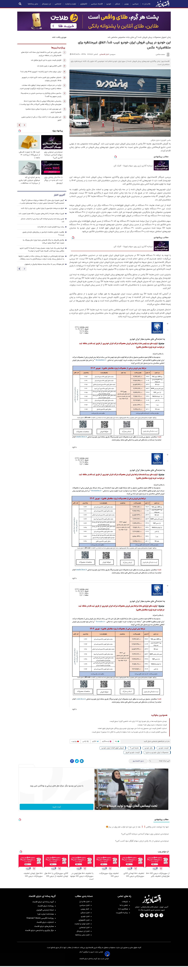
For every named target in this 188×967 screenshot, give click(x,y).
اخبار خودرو (85, 916)
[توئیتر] (77, 761)
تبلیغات (125, 901)
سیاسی (135, 4)
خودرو (109, 4)
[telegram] (146, 915)
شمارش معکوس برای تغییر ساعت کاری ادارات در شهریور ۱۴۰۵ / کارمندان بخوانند (41, 79)
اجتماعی (58, 4)
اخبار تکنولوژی (84, 920)
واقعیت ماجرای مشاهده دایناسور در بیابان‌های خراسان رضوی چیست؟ (43, 233)
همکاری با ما (123, 909)
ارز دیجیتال (46, 4)
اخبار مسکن (85, 912)
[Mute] (100, 807)
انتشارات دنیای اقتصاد (45, 922)
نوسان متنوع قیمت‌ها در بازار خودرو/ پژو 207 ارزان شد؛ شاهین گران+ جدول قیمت (138, 721)
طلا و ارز (147, 4)
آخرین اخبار (59, 195)
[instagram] (151, 915)
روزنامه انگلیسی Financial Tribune (40, 918)
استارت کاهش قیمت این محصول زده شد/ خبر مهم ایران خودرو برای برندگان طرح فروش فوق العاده (132, 728)
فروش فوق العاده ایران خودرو (113, 748)
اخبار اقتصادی (104, 54)
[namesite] (162, 4)
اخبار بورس (85, 909)
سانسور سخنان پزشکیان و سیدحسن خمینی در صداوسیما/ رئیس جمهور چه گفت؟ (41, 95)
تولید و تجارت (70, 4)
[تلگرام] (82, 761)
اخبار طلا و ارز (84, 901)
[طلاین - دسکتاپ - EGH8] (94, 21)
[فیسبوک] (72, 761)
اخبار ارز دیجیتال (83, 931)
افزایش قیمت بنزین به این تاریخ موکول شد (46, 60)
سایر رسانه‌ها (33, 4)
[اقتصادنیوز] (151, 899)
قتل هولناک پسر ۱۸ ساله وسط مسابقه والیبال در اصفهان (44, 264)
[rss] (142, 915)
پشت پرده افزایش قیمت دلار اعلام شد (50, 227)
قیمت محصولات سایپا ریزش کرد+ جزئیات (152, 725)
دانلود (74, 447)
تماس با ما (124, 905)
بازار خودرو (149, 748)
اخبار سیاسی (85, 905)
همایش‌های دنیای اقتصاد (44, 926)
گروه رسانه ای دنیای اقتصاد (43, 902)
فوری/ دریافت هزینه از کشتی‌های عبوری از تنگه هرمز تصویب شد (41, 213)
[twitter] (156, 915)
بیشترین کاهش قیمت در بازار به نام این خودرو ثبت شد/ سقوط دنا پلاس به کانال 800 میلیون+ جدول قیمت (129, 732)
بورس (126, 4)
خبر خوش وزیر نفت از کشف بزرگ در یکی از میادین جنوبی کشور (41, 118)
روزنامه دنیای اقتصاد (46, 906)
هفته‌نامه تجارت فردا (45, 914)
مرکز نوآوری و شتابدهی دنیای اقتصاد (39, 930)
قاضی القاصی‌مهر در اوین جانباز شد (49, 66)
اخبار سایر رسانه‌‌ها (82, 935)
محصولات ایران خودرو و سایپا (157, 752)
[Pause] (97, 807)
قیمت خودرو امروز (132, 752)
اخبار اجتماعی (84, 927)
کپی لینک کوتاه (164, 761)
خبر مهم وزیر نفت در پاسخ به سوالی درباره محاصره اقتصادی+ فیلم (43, 110)
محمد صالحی (160, 54)
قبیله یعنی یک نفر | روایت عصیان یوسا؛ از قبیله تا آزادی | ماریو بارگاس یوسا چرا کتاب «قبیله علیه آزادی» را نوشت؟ (42, 249)
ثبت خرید (56, 806)
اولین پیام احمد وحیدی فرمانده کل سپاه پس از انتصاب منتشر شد (42, 220)
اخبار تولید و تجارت (82, 924)
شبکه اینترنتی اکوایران (45, 910)
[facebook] (161, 915)
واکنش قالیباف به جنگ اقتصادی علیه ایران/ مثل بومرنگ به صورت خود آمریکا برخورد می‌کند (43, 241)
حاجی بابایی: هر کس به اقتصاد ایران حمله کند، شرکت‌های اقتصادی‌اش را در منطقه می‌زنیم (41, 54)
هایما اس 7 (134, 748)
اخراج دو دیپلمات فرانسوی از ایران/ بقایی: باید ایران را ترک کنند (42, 208)
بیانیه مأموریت (122, 912)
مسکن (117, 4)
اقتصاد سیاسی (97, 4)
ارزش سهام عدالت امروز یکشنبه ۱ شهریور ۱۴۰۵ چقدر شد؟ (40, 72)
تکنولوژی (83, 4)
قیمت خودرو (163, 748)
